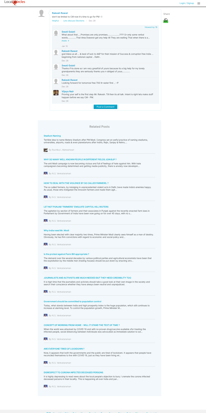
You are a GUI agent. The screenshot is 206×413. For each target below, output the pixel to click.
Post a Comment (105, 106)
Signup (190, 3)
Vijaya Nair (68, 91)
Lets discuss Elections (73, 20)
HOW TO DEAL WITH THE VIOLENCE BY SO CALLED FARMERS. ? (76, 183)
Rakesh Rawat (60, 13)
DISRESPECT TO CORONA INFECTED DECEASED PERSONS (73, 372)
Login (182, 3)
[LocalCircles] (14, 3)
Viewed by (151, 27)
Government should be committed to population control (72, 301)
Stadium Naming (52, 135)
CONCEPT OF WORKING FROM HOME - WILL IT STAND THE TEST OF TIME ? (82, 325)
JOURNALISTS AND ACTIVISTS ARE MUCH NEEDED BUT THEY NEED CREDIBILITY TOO (87, 277)
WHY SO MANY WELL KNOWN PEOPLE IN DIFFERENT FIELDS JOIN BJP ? (80, 159)
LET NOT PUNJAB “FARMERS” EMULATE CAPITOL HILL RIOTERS (76, 206)
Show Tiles (199, 3)
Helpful (55, 20)
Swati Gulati (68, 31)
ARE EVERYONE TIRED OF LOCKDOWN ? (64, 348)
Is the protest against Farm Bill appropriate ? (66, 254)
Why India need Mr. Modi (56, 230)
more (65, 40)
